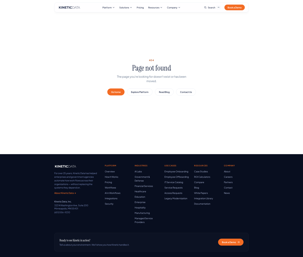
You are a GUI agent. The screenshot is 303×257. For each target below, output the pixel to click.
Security (109, 203)
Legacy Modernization (175, 198)
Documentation (202, 203)
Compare (199, 182)
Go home (116, 92)
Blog (196, 187)
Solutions (124, 7)
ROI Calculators (202, 176)
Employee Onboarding (176, 171)
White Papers (201, 192)
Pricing (140, 7)
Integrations (111, 198)
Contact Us (186, 92)
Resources (153, 7)
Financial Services (144, 186)
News (227, 192)
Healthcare (140, 191)
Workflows (110, 187)
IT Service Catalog (173, 182)
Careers (228, 176)
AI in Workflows (112, 192)
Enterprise (140, 202)
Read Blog (164, 92)
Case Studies (201, 171)
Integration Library (203, 198)
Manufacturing (142, 212)
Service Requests (173, 187)
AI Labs (138, 171)
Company (172, 7)
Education (140, 196)
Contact (228, 187)
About (227, 171)
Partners (228, 182)
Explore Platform (140, 92)
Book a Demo (235, 7)
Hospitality (140, 207)
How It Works (111, 176)
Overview (110, 171)
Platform (107, 7)
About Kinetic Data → (65, 192)
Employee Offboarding (176, 176)
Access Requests (173, 192)
